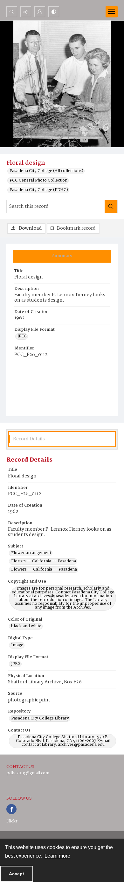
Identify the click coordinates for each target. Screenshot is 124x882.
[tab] (62, 256)
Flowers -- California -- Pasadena (44, 569)
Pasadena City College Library (40, 718)
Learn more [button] (57, 856)
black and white (26, 626)
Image (17, 645)
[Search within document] (111, 206)
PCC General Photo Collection (38, 180)
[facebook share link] (11, 809)
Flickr (11, 821)
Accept (16, 873)
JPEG (22, 336)
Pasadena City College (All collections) (46, 171)
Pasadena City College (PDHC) (39, 190)
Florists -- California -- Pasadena (43, 561)
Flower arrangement (31, 553)
